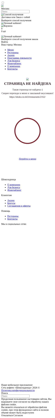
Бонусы (11, 203)
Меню (10, 49)
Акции (11, 55)
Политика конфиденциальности (18, 390)
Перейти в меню (27, 159)
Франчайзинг (14, 63)
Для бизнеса (13, 60)
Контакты (12, 69)
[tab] (27, 8)
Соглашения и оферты (19, 206)
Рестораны (12, 52)
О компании (13, 66)
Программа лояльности (19, 58)
